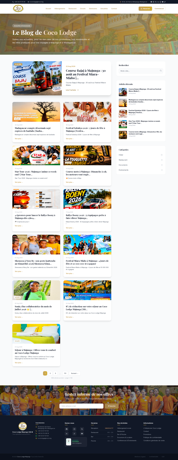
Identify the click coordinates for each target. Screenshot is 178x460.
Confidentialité (153, 456)
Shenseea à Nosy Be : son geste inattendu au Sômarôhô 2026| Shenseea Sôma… (35, 262)
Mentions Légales (140, 456)
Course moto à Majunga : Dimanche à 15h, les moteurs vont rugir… (86, 173)
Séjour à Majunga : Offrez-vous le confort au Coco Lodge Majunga (35, 351)
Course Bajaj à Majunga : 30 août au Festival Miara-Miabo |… (86, 74)
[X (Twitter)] (82, 429)
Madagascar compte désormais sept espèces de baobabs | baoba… (33, 129)
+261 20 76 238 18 (43, 433)
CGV (163, 456)
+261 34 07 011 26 (43, 431)
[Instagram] (74, 429)
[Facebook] (67, 429)
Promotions (147, 434)
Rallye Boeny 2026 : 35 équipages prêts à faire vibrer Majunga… (86, 216)
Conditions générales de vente (154, 440)
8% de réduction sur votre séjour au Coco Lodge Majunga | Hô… (86, 308)
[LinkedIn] (67, 433)
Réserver (146, 8)
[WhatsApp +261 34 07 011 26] (160, 2)
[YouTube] (162, 2)
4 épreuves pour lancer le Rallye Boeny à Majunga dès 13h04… (35, 216)
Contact (146, 431)
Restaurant (121, 431)
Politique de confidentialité (152, 437)
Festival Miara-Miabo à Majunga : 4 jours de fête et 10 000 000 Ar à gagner (87, 262)
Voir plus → (19, 138)
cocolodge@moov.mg (44, 438)
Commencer (159, 8)
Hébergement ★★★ (124, 428)
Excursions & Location (124, 437)
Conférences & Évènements (126, 440)
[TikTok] (165, 2)
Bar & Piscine (121, 434)
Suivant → (74, 373)
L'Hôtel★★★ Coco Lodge (152, 428)
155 (65, 373)
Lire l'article (71, 90)
